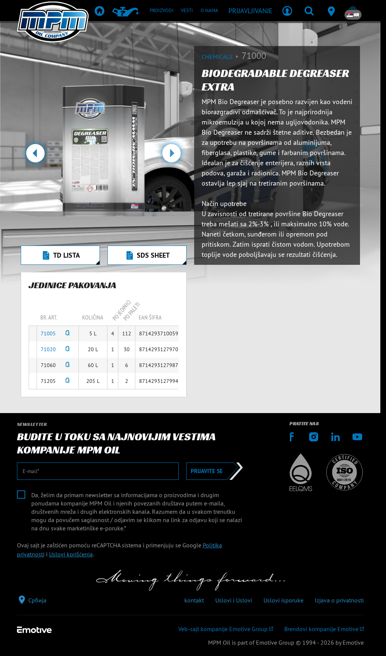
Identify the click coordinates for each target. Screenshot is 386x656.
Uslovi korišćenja (71, 554)
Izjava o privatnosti (339, 600)
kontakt (194, 600)
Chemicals (218, 56)
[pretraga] (309, 10)
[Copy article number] (67, 333)
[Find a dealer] (331, 10)
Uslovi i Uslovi (233, 600)
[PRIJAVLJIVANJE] (287, 10)
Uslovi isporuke (283, 600)
